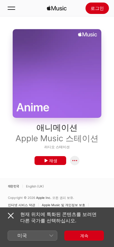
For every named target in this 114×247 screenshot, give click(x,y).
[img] (56, 8)
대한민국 (13, 186)
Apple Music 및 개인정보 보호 (63, 204)
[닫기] (11, 215)
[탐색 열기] (11, 8)
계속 (84, 235)
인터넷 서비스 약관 (21, 204)
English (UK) (35, 186)
